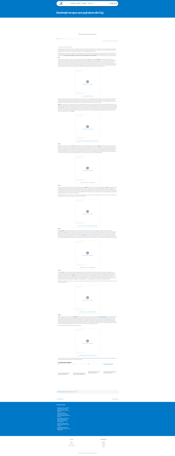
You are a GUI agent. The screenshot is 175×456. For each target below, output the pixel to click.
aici (80, 325)
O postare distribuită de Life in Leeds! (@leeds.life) (87, 182)
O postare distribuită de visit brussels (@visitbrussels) (87, 267)
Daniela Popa (106, 40)
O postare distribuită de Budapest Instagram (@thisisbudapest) (87, 355)
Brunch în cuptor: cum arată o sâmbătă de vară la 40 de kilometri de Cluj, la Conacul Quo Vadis (63, 409)
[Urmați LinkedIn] (114, 3)
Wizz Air (89, 59)
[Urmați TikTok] (116, 3)
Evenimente (73, 3)
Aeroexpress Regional (102, 316)
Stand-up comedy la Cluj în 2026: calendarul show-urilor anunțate (63, 424)
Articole (79, 3)
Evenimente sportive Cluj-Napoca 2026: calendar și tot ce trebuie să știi (63, 428)
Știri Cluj (90, 3)
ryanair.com (72, 280)
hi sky (68, 391)
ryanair (71, 391)
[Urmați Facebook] (110, 3)
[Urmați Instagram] (112, 3)
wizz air (75, 391)
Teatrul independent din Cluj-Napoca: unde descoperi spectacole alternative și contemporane (63, 420)
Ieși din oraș (117, 40)
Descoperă (84, 3)
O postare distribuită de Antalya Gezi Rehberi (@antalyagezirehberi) (87, 225)
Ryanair (77, 98)
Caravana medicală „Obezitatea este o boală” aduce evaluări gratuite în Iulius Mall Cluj (63, 414)
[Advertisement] (87, 24)
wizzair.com (72, 194)
